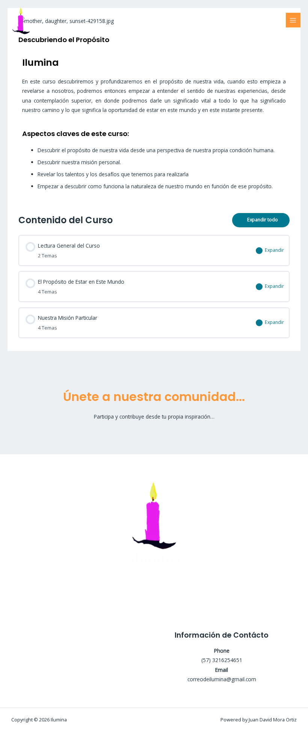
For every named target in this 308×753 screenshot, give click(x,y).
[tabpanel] (153, 127)
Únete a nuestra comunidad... (154, 396)
